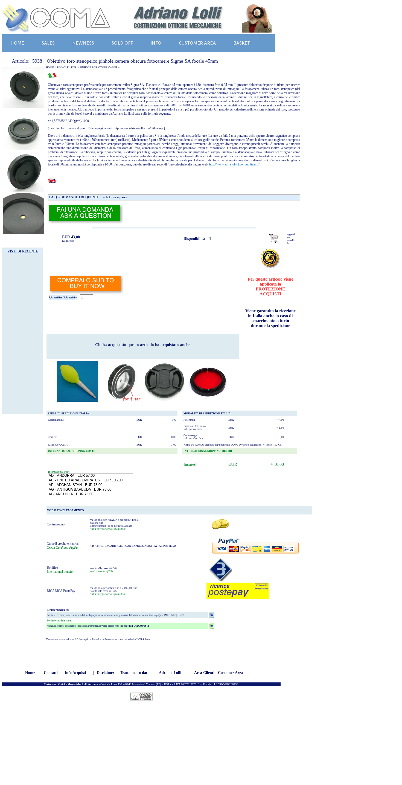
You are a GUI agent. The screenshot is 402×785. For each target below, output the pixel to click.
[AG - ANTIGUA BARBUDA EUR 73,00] (90, 489)
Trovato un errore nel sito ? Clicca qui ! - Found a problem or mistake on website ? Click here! (98, 639)
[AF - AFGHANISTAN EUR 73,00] (90, 485)
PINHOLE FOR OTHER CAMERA (100, 67)
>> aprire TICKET (272, 444)
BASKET (241, 43)
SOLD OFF (122, 43)
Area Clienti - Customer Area (218, 673)
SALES (48, 43)
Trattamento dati (134, 673)
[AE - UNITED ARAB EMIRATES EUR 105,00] (90, 480)
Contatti (51, 673)
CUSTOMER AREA (197, 43)
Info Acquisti (75, 673)
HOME (17, 43)
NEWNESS (83, 43)
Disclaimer (105, 673)
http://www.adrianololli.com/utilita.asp (138, 128)
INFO (155, 43)
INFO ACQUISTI (173, 615)
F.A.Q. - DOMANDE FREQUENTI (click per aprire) (88, 197)
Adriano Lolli (170, 673)
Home (30, 673)
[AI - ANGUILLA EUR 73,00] (90, 494)
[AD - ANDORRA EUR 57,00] (90, 475)
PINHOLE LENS (66, 67)
